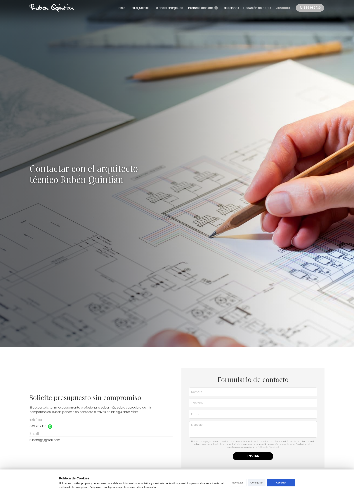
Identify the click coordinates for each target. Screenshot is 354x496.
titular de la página (202, 441)
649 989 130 (38, 426)
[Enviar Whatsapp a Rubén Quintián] (50, 426)
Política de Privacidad (268, 447)
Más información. (146, 487)
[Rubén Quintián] (52, 8)
